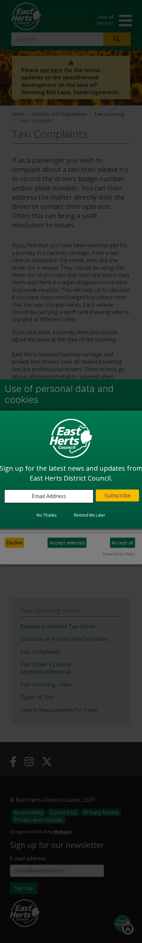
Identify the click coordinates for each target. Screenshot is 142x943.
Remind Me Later (89, 515)
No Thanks (46, 515)
